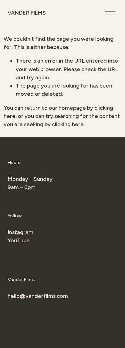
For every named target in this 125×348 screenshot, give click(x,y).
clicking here (68, 124)
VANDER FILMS (27, 12)
